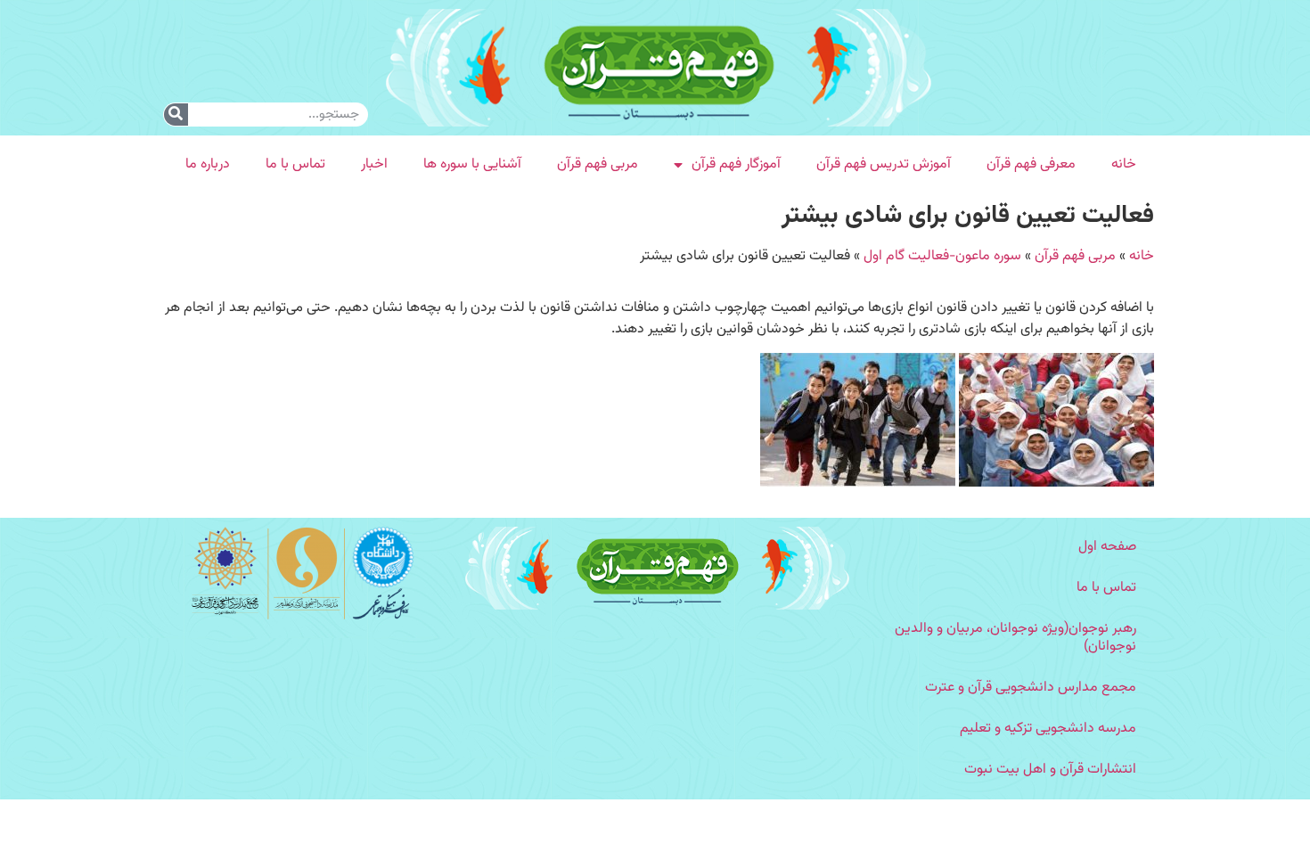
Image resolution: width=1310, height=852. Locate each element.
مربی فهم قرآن (597, 164)
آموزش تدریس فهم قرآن (883, 164)
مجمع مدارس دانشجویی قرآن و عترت (1030, 687)
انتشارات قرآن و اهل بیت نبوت (1050, 769)
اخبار (374, 164)
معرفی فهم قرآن (1031, 164)
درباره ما (207, 164)
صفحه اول (1107, 547)
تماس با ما (295, 164)
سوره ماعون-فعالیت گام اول (942, 256)
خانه (1123, 164)
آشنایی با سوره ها (472, 164)
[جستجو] (176, 114)
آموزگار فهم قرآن (736, 164)
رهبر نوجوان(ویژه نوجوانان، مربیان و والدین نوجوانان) (1015, 638)
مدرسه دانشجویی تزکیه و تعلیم (1048, 728)
